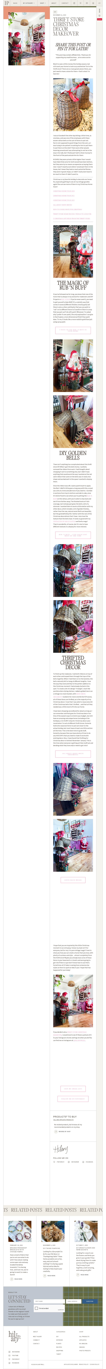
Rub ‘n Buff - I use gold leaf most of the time (73, 535)
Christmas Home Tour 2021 (64, 196)
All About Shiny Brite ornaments (73, 754)
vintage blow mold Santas (64, 521)
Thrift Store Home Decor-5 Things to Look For (72, 214)
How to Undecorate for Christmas (67, 209)
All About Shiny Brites (62, 205)
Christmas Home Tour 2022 (64, 200)
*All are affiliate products (63, 1120)
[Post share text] (99, 16)
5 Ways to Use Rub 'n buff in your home (73, 330)
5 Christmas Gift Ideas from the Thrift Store (71, 218)
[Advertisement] (73, 1186)
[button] (29, 3)
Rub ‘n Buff (65, 299)
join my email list (73, 1088)
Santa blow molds (73, 880)
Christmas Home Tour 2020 (64, 191)
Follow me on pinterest (73, 1098)
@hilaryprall (79, 1040)
